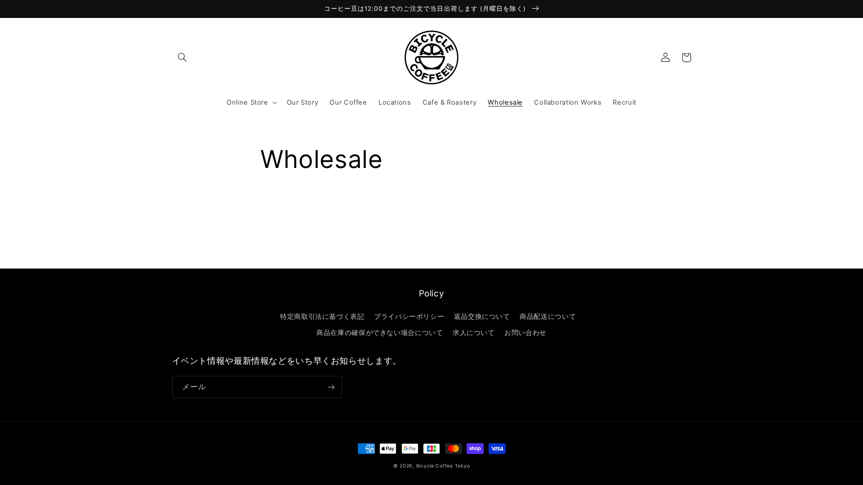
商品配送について (548, 317)
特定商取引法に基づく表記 (322, 317)
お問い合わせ (525, 333)
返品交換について (482, 317)
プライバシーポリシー (409, 317)
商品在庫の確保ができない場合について (379, 333)
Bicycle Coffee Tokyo (443, 466)
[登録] (330, 387)
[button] (182, 57)
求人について (474, 333)
